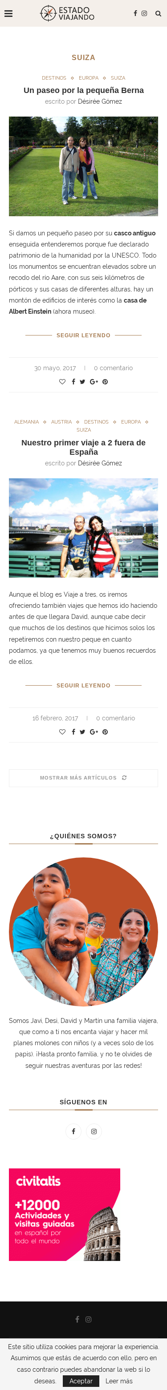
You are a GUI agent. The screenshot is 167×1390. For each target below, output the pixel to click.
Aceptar (81, 1381)
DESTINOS (54, 78)
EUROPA (88, 78)
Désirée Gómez (100, 101)
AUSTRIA (61, 422)
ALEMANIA (26, 422)
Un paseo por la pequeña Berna (84, 90)
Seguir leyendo (83, 335)
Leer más (119, 1381)
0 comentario (113, 368)
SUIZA (118, 78)
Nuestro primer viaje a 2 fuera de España (83, 447)
